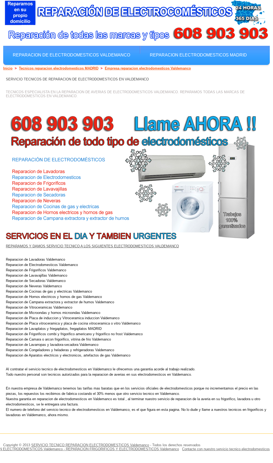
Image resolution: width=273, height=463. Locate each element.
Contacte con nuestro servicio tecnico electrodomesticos (226, 449)
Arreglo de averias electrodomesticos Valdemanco (77, 66)
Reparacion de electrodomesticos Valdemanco (71, 54)
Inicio (8, 68)
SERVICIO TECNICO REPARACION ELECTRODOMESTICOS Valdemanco (90, 445)
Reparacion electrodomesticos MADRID (198, 54)
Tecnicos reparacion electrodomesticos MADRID (58, 68)
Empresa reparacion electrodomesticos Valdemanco (148, 68)
